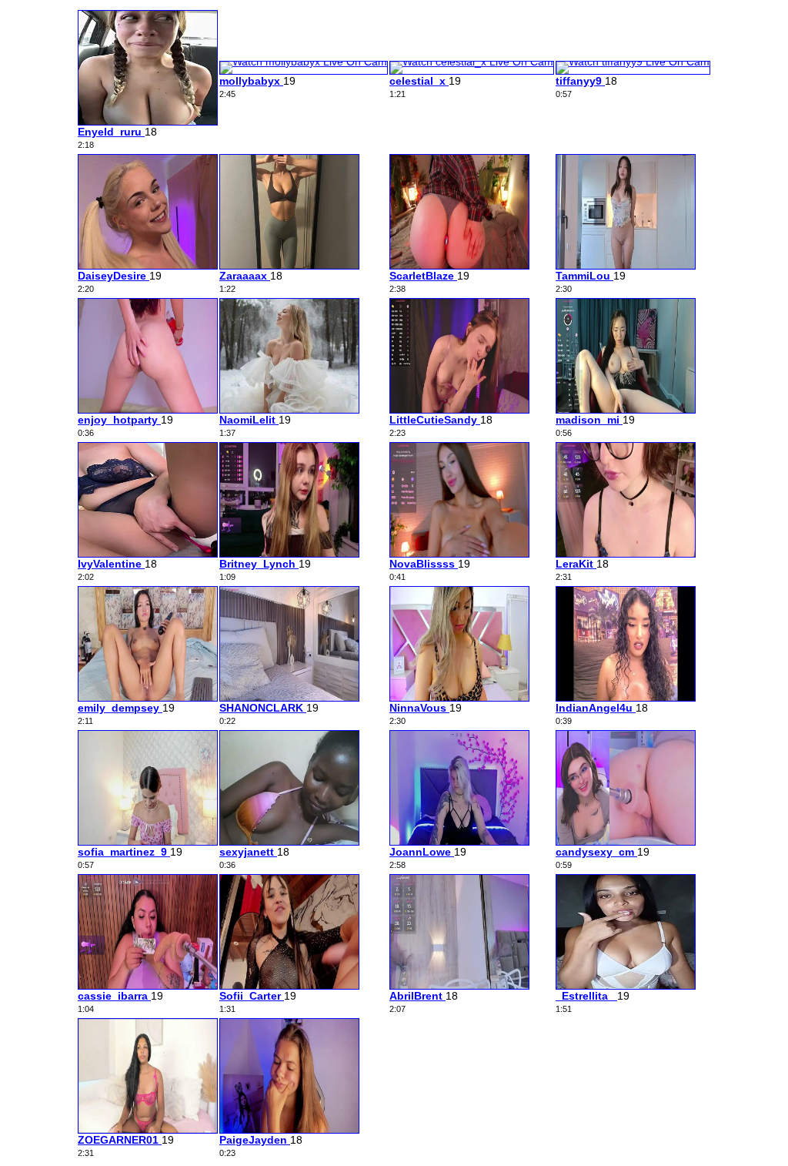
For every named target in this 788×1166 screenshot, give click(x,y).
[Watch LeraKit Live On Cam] (626, 554)
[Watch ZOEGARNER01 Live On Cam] (148, 1130)
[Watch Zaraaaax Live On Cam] (289, 266)
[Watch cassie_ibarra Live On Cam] (148, 986)
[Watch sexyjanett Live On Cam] (289, 842)
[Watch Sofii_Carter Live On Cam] (289, 986)
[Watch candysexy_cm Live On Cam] (626, 842)
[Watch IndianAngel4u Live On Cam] (626, 698)
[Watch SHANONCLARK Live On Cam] (289, 698)
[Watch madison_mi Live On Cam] (626, 410)
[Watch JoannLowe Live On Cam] (459, 842)
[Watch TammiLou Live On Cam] (626, 266)
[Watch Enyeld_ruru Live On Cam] (148, 122)
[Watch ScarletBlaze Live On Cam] (459, 266)
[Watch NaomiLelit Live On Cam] (289, 410)
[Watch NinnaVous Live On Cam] (459, 698)
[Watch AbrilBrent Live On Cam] (459, 986)
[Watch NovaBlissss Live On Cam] (459, 554)
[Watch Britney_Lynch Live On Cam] (289, 554)
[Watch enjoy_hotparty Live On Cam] (148, 410)
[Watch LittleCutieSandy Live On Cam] (459, 410)
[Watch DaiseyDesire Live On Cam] (148, 266)
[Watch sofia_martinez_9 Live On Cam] (148, 842)
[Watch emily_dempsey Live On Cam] (148, 698)
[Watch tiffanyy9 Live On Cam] (633, 61)
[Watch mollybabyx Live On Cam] (303, 61)
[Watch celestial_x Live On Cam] (471, 61)
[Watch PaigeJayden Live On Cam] (289, 1130)
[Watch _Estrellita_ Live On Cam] (626, 986)
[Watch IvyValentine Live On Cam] (148, 554)
